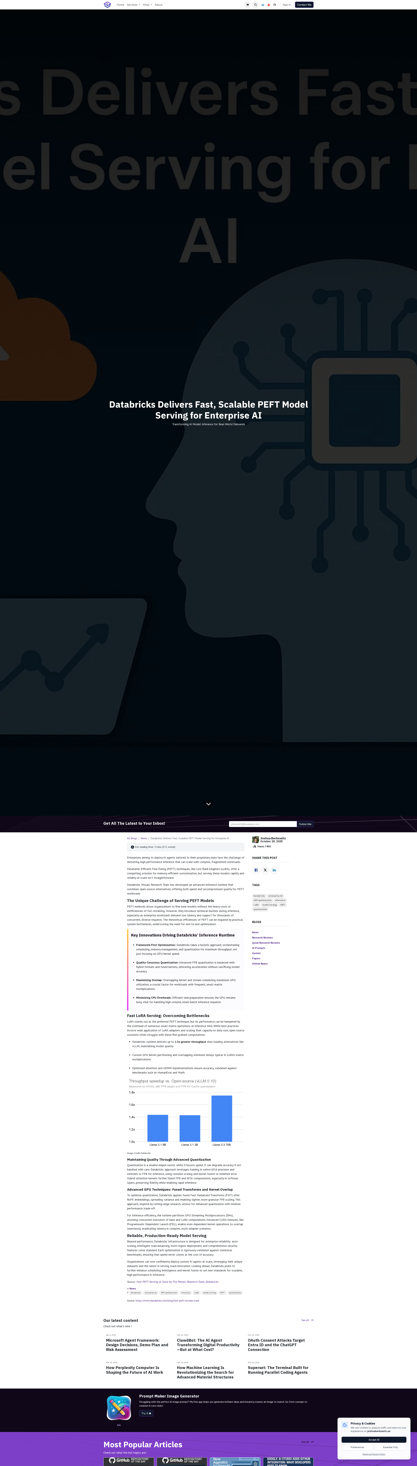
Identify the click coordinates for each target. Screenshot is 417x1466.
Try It (145, 1413)
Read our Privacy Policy (374, 1454)
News (144, 838)
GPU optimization (169, 1292)
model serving (209, 1292)
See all (306, 1320)
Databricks (136, 1292)
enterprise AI (151, 1292)
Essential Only (390, 1447)
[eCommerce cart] (247, 4)
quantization (235, 1292)
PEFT (222, 1292)
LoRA (196, 1292)
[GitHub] (274, 4)
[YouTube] (268, 4)
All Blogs (132, 838)
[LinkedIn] (263, 4)
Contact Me (304, 4)
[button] (255, 4)
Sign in (287, 4)
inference (185, 1292)
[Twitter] (265, 870)
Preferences (357, 1447)
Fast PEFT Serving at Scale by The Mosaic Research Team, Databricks (177, 1282)
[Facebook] (256, 870)
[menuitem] (120, 4)
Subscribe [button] (305, 824)
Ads (119, 1425)
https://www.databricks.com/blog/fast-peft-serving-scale (167, 1300)
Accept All (374, 1439)
